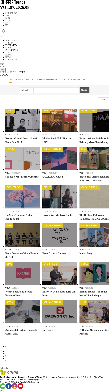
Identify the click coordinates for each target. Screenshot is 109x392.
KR (6, 25)
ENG (7, 18)
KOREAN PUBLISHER (47, 79)
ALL (10, 79)
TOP (2, 391)
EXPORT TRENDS (76, 79)
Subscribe (4, 368)
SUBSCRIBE (11, 13)
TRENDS (19, 79)
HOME (3, 72)
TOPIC (13, 72)
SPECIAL (30, 79)
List (103, 100)
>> (6, 361)
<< (6, 346)
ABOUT (9, 15)
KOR (7, 20)
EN (6, 23)
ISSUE (62, 79)
